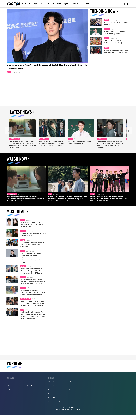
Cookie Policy (52, 394)
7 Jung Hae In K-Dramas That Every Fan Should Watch (33, 234)
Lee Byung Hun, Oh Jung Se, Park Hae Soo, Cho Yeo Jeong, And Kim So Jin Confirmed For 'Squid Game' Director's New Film (32, 315)
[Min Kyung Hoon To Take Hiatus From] (81, 128)
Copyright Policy (53, 398)
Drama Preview (14, 138)
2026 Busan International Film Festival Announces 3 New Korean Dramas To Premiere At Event (32, 281)
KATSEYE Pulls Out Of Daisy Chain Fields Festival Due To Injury (116, 42)
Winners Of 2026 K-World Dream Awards (116, 23)
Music (75, 4)
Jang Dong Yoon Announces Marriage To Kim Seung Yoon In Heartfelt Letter (31, 224)
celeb (22, 220)
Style (58, 4)
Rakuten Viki (72, 409)
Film (50, 194)
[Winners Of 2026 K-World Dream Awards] (96, 22)
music (22, 240)
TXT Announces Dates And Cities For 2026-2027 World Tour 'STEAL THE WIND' (32, 245)
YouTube (30, 386)
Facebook (9, 382)
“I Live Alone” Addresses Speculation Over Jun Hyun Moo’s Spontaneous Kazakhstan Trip (32, 292)
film (22, 309)
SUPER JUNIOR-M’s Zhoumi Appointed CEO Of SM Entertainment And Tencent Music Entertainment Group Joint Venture (32, 257)
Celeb (51, 4)
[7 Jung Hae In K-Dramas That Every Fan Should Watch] (12, 233)
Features (84, 4)
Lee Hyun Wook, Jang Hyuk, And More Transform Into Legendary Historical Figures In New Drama (32, 303)
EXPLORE (26, 4)
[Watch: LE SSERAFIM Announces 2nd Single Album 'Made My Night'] (96, 50)
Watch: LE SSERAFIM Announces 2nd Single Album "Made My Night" (116, 51)
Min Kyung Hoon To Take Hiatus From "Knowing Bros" (115, 32)
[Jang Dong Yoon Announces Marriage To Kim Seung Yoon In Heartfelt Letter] (12, 222)
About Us (51, 382)
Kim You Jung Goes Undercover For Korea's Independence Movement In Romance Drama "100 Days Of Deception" (110, 144)
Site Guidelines (74, 382)
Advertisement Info (54, 402)
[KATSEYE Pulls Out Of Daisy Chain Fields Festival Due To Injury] (96, 41)
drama (23, 230)
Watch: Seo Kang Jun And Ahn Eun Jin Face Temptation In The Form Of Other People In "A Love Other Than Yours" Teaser (22, 144)
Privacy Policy (52, 390)
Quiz (36, 4)
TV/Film (107, 29)
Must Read (16, 211)
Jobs (70, 390)
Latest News (21, 112)
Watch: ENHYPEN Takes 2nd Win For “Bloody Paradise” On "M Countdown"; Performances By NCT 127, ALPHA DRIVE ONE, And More (109, 199)
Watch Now (17, 159)
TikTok (29, 382)
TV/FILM (66, 4)
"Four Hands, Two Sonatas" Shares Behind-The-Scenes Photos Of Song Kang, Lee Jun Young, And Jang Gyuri (52, 143)
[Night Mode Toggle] (127, 4)
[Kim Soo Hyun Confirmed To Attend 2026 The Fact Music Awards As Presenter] (47, 36)
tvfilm (23, 287)
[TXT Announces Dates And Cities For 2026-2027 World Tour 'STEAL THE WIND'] (12, 242)
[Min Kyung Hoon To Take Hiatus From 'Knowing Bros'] (96, 31)
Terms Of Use (52, 386)
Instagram (9, 386)
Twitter (8, 390)
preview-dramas (25, 298)
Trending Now (102, 11)
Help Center (73, 386)
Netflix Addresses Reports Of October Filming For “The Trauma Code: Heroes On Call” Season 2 (32, 271)
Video (43, 4)
